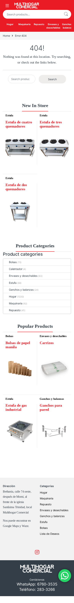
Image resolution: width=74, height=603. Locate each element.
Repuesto (39, 24)
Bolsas (13, 262)
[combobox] (32, 14)
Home (6, 35)
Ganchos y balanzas (21, 289)
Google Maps (11, 526)
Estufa (9, 115)
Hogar (10, 24)
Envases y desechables (53, 26)
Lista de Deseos (49, 533)
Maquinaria (24, 24)
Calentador (15, 269)
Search (66, 14)
